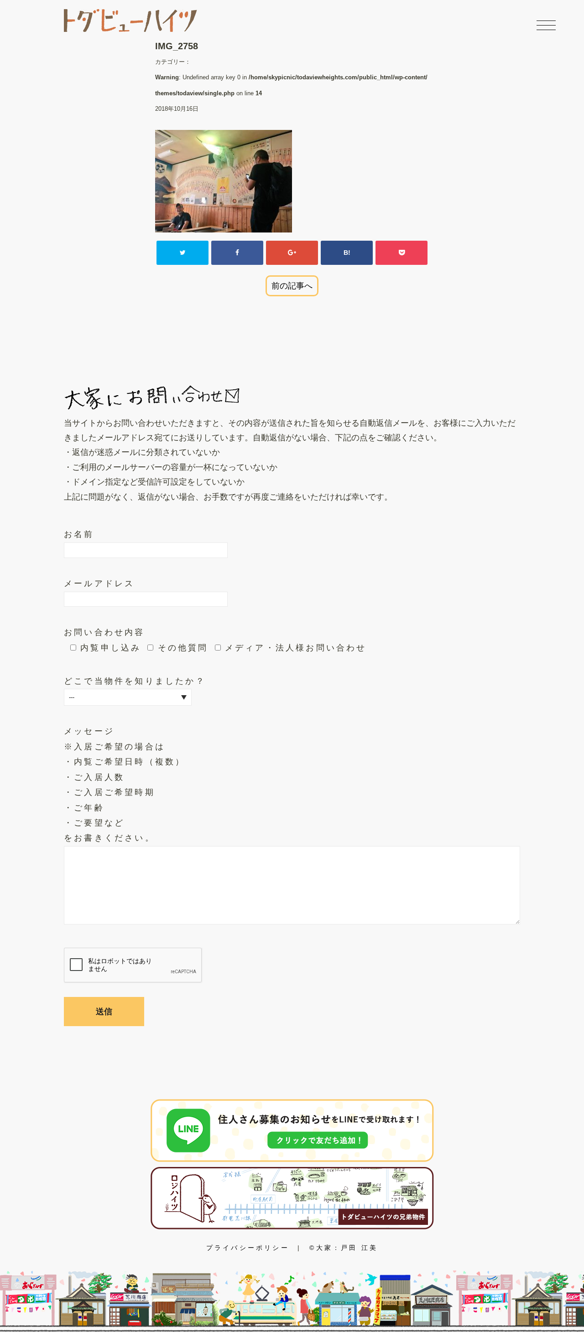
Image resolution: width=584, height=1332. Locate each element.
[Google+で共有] (292, 252)
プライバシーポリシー (247, 1247)
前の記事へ (292, 285)
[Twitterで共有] (182, 252)
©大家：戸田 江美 (343, 1247)
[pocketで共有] (401, 252)
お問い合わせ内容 (104, 632)
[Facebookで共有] (237, 252)
